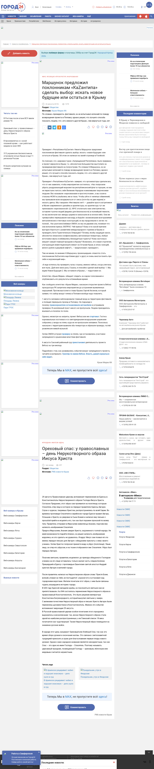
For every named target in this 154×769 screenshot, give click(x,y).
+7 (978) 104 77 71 (129, 501)
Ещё (89, 16)
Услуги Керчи (125, 544)
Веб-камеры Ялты (12, 530)
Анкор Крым (125, 358)
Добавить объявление (104, 7)
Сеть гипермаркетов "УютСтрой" (134, 377)
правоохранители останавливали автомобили (70, 305)
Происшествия (20, 21)
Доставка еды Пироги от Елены (133, 262)
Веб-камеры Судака (13, 538)
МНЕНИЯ (22, 16)
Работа (48, 16)
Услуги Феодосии (126, 537)
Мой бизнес (47, 21)
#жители (54, 443)
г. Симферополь (128, 290)
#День (61, 443)
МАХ (68, 370)
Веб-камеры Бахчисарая (15, 568)
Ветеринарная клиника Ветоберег (134, 281)
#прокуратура (60, 77)
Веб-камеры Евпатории (14, 553)
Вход (36, 7)
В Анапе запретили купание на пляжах (17, 167)
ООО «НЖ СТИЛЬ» (127, 473)
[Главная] (3, 16)
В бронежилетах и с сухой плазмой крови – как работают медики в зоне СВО (18, 143)
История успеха (60, 21)
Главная (6, 44)
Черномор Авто (126, 319)
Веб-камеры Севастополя (15, 545)
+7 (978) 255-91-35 (129, 425)
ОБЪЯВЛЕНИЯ (35, 16)
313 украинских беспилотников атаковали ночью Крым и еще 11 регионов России (18, 156)
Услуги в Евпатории (128, 559)
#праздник (46, 443)
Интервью (73, 21)
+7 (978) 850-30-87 (129, 444)
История (84, 21)
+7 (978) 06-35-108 (129, 405)
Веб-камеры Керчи (12, 523)
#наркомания (72, 77)
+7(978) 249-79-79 (129, 386)
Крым (9, 21)
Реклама (150, 28)
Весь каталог (123, 215)
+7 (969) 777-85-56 (129, 348)
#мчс (44, 77)
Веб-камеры (78, 16)
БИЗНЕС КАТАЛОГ (62, 16)
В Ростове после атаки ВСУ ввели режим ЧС (19, 119)
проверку (66, 334)
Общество (54, 107)
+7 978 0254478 (128, 367)
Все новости (19, 276)
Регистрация (46, 7)
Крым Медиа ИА (59, 111)
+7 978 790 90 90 (128, 233)
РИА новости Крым (60, 472)
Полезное (19, 225)
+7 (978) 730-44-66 (129, 252)
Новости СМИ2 (123, 509)
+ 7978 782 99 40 (128, 482)
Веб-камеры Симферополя (16, 516)
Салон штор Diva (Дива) (130, 454)
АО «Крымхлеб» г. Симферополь (134, 243)
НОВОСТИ (12, 16)
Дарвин (122, 224)
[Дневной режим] (147, 5)
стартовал (94, 316)
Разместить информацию (141, 215)
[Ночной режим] (150, 5)
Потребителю (34, 21)
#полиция (51, 77)
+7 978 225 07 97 (128, 310)
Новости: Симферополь (20, 44)
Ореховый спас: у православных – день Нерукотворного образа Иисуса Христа (19, 131)
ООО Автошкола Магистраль (132, 300)
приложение (129, 16)
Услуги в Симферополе (129, 552)
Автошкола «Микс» (128, 492)
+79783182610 (127, 463)
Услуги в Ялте (125, 567)
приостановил (78, 342)
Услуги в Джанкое (127, 574)
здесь (102, 370)
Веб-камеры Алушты (13, 560)
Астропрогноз (96, 21)
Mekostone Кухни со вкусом (131, 435)
